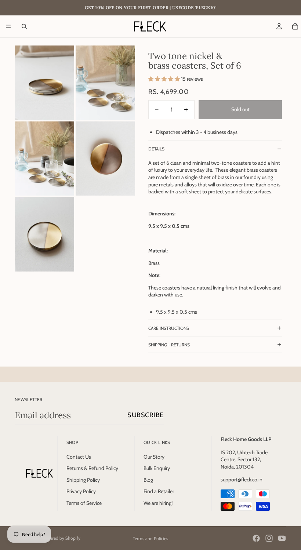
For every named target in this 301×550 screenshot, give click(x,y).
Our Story (154, 457)
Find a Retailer (159, 491)
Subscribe (145, 415)
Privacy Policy (81, 491)
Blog (148, 480)
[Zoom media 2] (105, 82)
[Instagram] (269, 538)
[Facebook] (256, 538)
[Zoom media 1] (44, 82)
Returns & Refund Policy (92, 468)
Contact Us (78, 457)
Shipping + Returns (169, 344)
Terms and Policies (150, 538)
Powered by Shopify (60, 538)
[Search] (24, 26)
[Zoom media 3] (44, 158)
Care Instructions (168, 328)
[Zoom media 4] (105, 158)
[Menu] (8, 26)
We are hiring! (158, 503)
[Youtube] (282, 538)
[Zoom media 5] (44, 234)
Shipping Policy (83, 480)
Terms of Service (84, 503)
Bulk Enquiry (157, 468)
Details (156, 149)
